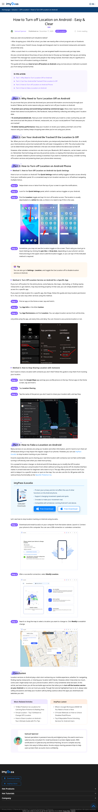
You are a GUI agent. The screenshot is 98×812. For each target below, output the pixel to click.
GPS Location (24, 10)
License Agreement (38, 809)
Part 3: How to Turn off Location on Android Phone (34, 85)
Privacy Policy (7, 809)
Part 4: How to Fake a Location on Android (31, 88)
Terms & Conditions (21, 809)
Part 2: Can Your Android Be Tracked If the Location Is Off (36, 81)
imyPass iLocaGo (23, 482)
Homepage (6, 10)
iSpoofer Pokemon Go (43, 475)
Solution (15, 10)
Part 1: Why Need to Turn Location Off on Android (34, 78)
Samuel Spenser (31, 734)
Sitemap (50, 809)
